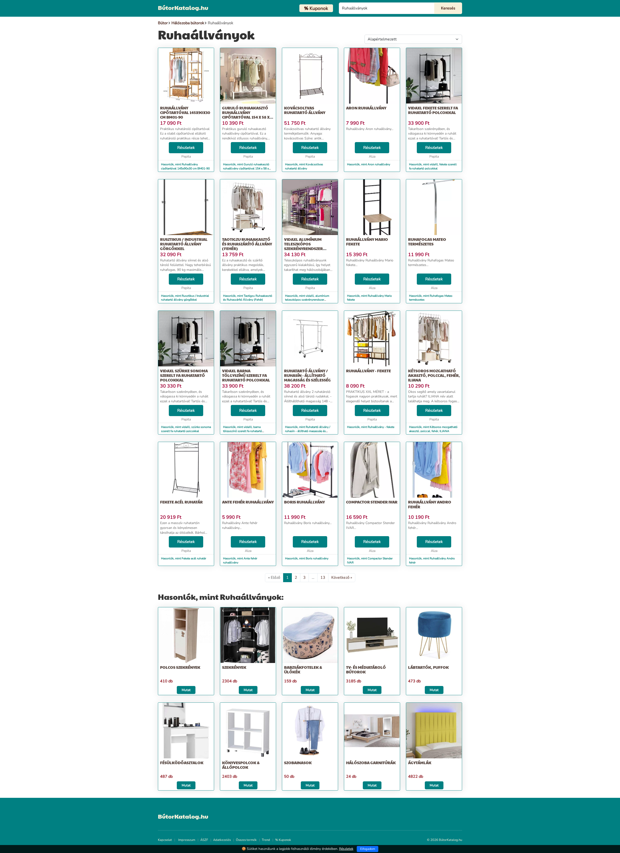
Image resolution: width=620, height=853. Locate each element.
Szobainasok (298, 762)
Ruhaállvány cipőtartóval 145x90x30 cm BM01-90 (185, 112)
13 (322, 577)
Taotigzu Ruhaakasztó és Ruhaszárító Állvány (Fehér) (247, 243)
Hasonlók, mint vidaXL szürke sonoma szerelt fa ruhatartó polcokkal (186, 429)
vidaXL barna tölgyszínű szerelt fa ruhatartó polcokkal (246, 375)
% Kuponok (283, 840)
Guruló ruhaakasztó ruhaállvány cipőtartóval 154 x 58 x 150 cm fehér (246, 115)
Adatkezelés (222, 840)
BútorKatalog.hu (183, 7)
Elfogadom (367, 849)
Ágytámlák (419, 762)
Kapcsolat (165, 840)
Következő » (341, 577)
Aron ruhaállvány (366, 108)
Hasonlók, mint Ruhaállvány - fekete (370, 427)
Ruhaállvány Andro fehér (429, 504)
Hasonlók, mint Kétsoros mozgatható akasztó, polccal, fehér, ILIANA (433, 429)
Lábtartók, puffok (428, 667)
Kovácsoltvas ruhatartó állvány (304, 110)
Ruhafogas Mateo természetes (427, 241)
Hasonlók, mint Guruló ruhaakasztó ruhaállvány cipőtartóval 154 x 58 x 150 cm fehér (246, 168)
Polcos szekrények (180, 667)
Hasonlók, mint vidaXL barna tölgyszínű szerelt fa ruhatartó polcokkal (242, 431)
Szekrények (234, 667)
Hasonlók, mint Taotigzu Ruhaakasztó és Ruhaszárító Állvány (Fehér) (247, 298)
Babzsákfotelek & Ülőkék (303, 669)
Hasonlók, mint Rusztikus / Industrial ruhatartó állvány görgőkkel (185, 298)
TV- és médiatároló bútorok (366, 669)
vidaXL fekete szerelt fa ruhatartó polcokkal (433, 110)
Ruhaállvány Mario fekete (367, 241)
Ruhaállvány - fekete (368, 370)
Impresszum (186, 840)
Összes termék (246, 840)
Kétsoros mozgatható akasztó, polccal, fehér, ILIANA (434, 375)
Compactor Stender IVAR (371, 502)
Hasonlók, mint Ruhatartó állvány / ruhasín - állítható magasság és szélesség (307, 431)
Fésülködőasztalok (181, 762)
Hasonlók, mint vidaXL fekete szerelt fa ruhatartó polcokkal (433, 166)
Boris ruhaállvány (304, 502)
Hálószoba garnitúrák (371, 762)
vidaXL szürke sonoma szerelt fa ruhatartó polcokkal (184, 375)
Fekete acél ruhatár (181, 502)
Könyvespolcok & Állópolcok (241, 765)
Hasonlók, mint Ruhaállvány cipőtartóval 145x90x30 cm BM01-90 (185, 166)
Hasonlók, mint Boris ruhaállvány (306, 558)
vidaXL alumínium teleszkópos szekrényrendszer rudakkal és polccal (306, 246)
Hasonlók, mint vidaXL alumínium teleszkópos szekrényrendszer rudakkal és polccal (307, 300)
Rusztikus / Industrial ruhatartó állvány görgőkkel (184, 243)
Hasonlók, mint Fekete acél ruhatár (183, 558)
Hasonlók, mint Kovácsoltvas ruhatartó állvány (304, 166)
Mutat (186, 690)
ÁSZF (204, 840)
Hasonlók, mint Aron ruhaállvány (368, 164)
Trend (266, 840)
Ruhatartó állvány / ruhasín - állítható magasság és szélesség (307, 375)
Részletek (186, 147)
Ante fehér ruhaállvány (248, 502)
